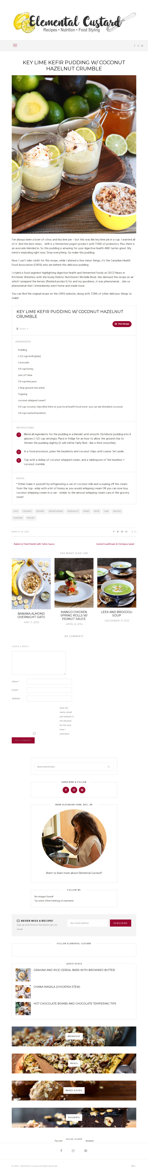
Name (15, 682)
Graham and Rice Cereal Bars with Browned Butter (74, 970)
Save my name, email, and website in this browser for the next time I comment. (66, 721)
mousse (117, 511)
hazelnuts (73, 511)
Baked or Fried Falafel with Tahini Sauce (34, 544)
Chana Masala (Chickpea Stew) (57, 986)
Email (15, 690)
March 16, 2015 (20, 532)
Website (16, 699)
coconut (27, 511)
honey (86, 511)
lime (106, 511)
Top (133, 1166)
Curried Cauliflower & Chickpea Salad (115, 544)
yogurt (31, 518)
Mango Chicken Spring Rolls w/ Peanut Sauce (73, 615)
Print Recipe (123, 324)
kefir (96, 511)
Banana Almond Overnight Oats (31, 615)
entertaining (56, 511)
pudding (18, 518)
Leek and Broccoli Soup (116, 613)
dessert (40, 511)
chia (16, 511)
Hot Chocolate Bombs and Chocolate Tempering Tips (75, 1003)
